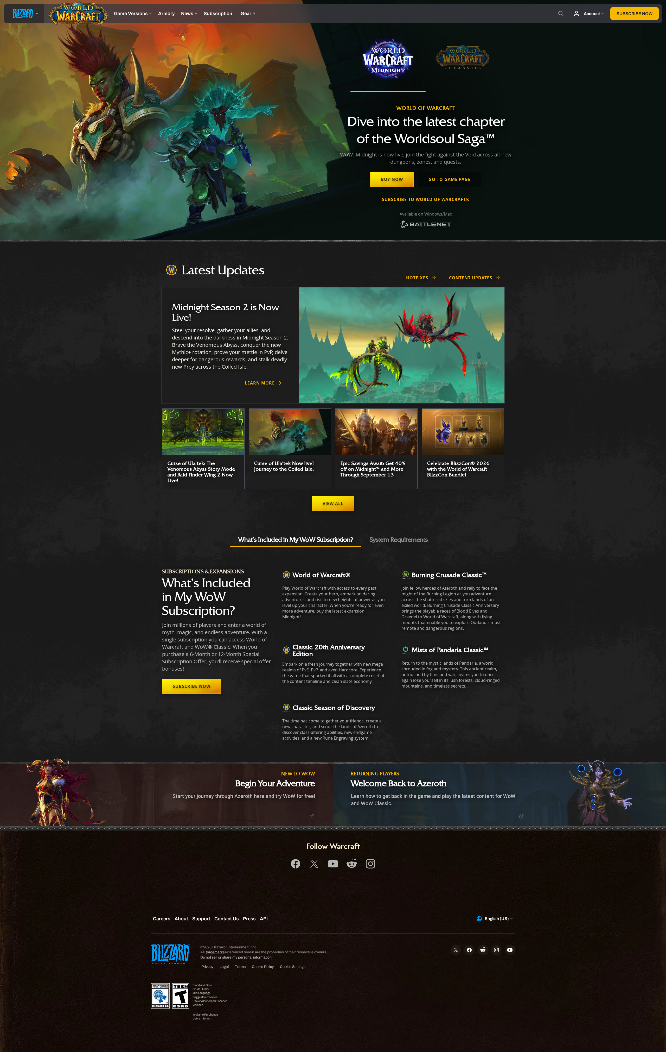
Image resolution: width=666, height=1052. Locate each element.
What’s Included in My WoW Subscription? (295, 539)
